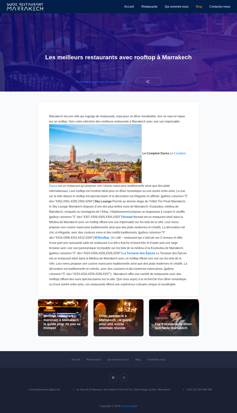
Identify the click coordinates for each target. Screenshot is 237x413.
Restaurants (149, 6)
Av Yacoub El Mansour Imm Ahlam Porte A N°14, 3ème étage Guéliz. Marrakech (123, 389)
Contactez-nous (219, 6)
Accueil (129, 6)
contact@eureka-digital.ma (44, 389)
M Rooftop (102, 237)
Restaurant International (90, 81)
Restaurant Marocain (117, 81)
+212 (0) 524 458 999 (199, 389)
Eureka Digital (129, 405)
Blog (199, 6)
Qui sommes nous (176, 6)
